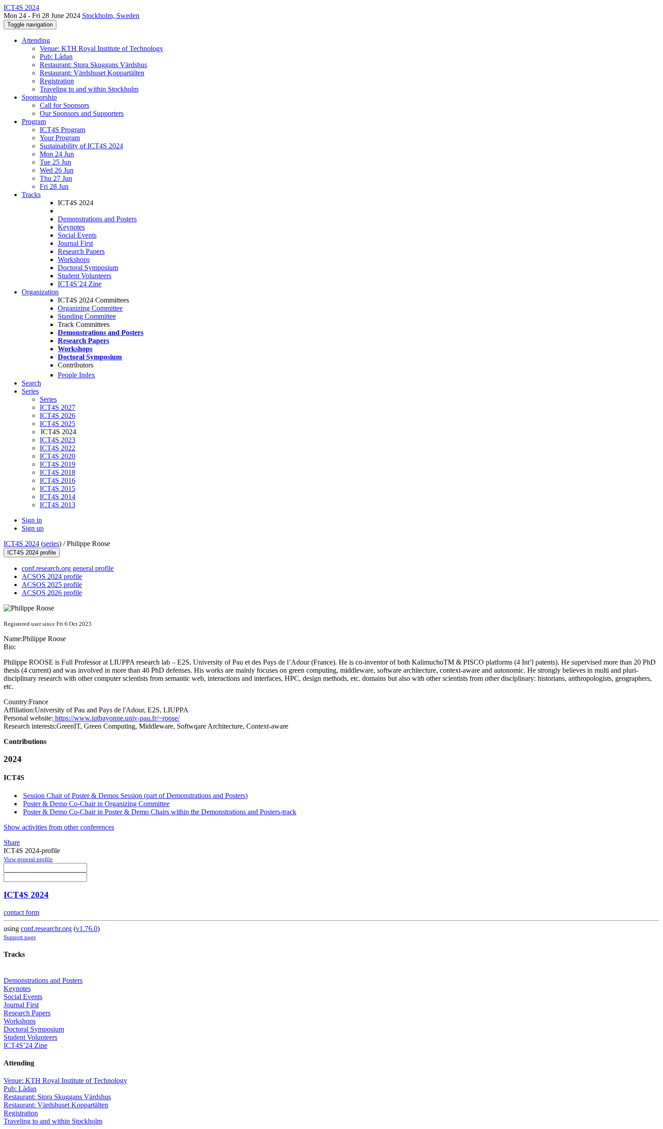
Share (12, 842)
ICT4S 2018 (57, 472)
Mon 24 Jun (57, 154)
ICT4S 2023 (57, 440)
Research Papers (81, 251)
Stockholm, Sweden (110, 15)
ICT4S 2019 (57, 464)
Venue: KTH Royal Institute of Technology (101, 48)
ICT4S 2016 (57, 480)
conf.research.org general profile (68, 568)
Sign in (32, 520)
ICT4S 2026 (57, 415)
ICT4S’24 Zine (79, 284)
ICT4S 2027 (57, 407)
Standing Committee (87, 316)
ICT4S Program (62, 129)
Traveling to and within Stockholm (89, 89)
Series (48, 399)
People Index (76, 375)
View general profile (28, 859)
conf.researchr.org (46, 928)
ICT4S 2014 (57, 496)
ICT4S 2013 (57, 505)
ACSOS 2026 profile (52, 593)
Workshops (74, 259)
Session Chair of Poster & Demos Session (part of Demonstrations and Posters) (135, 795)
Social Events (77, 235)
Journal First (75, 243)
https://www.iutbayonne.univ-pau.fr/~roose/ (116, 718)
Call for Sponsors (64, 105)
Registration (57, 81)
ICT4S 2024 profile (31, 552)
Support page (20, 937)
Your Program (60, 138)
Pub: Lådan (56, 56)
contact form (21, 912)
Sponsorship (39, 97)
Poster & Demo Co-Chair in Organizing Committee (96, 804)
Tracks (31, 194)
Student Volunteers (84, 276)
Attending (36, 40)
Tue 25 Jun (55, 162)
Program (34, 121)
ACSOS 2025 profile (52, 584)
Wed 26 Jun (57, 170)
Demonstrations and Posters (97, 219)
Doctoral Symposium (88, 267)
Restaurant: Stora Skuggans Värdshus (93, 65)
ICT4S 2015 (57, 488)
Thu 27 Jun (56, 178)
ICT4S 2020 (57, 456)
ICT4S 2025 (57, 423)
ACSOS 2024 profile (52, 576)
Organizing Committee (90, 308)
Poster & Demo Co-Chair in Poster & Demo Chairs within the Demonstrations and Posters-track (159, 812)
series (51, 543)
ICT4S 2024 (21, 543)
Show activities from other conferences (59, 827)
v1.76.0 (86, 928)
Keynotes (71, 227)
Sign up (33, 528)
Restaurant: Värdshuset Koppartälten (92, 73)
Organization (40, 292)
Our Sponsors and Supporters (82, 113)
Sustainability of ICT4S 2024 (81, 146)
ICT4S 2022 (57, 448)
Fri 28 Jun (54, 186)
